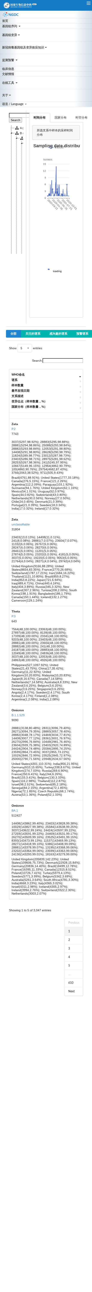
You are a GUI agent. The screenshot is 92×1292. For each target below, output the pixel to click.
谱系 (15, 380)
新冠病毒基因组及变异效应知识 (23, 47)
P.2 (14, 429)
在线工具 (8, 82)
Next (71, 991)
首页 (5, 21)
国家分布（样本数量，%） (29, 406)
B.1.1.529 (18, 715)
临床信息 (8, 69)
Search (15, 120)
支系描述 (18, 396)
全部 (13, 333)
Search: (37, 360)
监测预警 (8, 60)
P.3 (14, 616)
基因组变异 (9, 35)
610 (70, 982)
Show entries (25, 348)
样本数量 (18, 385)
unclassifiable (21, 524)
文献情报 (8, 74)
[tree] (16, 189)
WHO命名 (18, 374)
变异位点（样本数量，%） (29, 401)
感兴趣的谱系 (58, 333)
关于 (5, 95)
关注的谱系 (32, 333)
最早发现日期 (21, 390)
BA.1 (15, 810)
